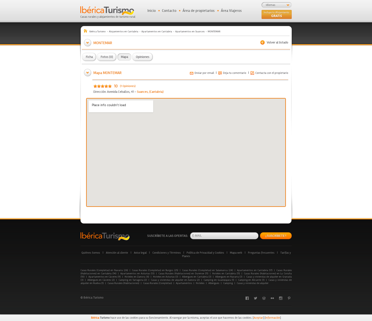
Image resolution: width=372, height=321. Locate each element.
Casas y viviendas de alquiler (252, 283)
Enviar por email (204, 73)
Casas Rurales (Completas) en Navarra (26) (104, 270)
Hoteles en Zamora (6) (137, 276)
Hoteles (200, 283)
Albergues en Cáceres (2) (101, 280)
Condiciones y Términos (166, 252)
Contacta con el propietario (271, 73)
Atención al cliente (117, 252)
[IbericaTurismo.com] (105, 236)
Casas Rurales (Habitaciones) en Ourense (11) (183, 273)
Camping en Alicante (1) (251, 280)
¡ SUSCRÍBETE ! (276, 236)
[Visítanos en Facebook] (247, 298)
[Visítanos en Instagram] (280, 298)
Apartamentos (184, 283)
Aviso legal (140, 252)
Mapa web (236, 252)
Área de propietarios (199, 10)
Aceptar (258, 317)
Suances (142, 92)
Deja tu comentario (234, 73)
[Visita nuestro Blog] (264, 298)
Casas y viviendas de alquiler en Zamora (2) (175, 280)
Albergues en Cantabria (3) (196, 276)
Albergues (213, 283)
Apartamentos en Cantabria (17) (255, 270)
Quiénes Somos (90, 252)
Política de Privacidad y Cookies (205, 252)
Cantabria (156, 92)
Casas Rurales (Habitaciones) (123, 283)
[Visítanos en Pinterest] (289, 298)
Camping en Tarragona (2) (133, 280)
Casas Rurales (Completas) (157, 283)
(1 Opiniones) (128, 86)
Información (272, 317)
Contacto (169, 10)
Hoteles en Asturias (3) (165, 276)
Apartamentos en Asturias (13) (137, 273)
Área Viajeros (231, 10)
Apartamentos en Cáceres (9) (104, 276)
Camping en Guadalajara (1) (219, 280)
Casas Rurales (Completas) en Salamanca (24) (207, 270)
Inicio (151, 10)
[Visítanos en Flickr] (272, 298)
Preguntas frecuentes (261, 252)
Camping (228, 283)
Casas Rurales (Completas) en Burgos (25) (155, 270)
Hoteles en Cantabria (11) (226, 273)
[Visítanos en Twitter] (255, 298)
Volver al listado (277, 42)
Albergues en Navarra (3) (228, 276)
